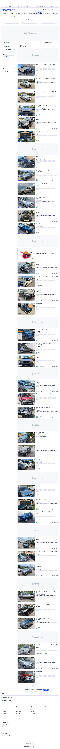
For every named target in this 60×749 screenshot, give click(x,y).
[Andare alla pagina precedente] (30, 685)
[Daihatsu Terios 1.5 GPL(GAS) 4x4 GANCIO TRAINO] (37, 557)
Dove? (40, 19)
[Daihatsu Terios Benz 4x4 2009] (37, 335)
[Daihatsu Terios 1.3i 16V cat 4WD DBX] (37, 110)
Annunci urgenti (6, 71)
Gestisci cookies (5, 720)
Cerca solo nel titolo (7, 49)
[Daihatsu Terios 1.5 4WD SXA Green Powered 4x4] (37, 123)
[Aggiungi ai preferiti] (34, 65)
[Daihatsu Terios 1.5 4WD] (37, 203)
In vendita (5, 63)
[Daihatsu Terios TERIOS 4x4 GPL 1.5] (37, 517)
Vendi (55, 9)
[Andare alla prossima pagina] (45, 685)
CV (6, 56)
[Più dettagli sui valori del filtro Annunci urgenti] (10, 71)
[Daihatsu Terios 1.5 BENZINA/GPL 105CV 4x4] (37, 624)
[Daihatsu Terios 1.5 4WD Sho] (37, 295)
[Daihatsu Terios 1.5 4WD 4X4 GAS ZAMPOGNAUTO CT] (37, 650)
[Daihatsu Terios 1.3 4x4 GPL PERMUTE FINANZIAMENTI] (37, 176)
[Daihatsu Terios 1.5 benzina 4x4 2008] (37, 610)
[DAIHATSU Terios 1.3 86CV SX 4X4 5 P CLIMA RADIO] (37, 70)
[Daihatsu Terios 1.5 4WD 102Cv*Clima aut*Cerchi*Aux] (37, 282)
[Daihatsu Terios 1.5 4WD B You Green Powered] (37, 543)
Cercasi (5, 65)
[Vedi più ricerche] (57, 13)
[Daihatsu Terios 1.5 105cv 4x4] (37, 136)
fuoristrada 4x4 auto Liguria (49, 13)
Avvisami (46, 689)
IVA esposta (5, 68)
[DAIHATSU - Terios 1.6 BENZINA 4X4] (37, 412)
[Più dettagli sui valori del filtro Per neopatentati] (10, 51)
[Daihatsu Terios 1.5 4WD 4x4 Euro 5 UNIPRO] (37, 216)
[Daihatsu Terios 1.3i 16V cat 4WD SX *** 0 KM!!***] (37, 597)
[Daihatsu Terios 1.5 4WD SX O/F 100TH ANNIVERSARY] (37, 348)
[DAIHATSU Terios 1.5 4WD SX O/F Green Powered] (37, 268)
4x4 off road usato (11, 13)
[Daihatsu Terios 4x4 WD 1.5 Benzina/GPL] (37, 451)
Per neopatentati (6, 51)
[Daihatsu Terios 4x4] (37, 438)
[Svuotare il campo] (19, 22)
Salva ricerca (7, 42)
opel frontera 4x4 (19, 13)
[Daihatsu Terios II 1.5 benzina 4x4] (37, 189)
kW (12, 56)
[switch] (14, 49)
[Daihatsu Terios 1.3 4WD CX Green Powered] (37, 465)
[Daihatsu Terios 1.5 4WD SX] (37, 228)
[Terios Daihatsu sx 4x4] (37, 491)
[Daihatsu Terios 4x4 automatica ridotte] (37, 399)
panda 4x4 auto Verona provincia (29, 13)
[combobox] (12, 22)
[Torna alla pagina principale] (9, 10)
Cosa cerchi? (5, 19)
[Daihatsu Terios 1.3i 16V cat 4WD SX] (37, 386)
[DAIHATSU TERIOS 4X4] (37, 162)
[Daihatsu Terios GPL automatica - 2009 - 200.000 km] (37, 84)
